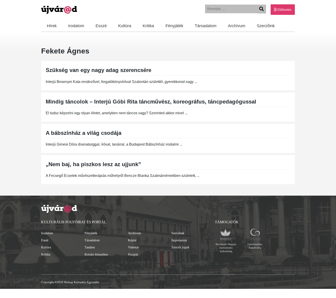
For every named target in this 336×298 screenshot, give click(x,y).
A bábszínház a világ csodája (83, 133)
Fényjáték (174, 26)
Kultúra (124, 26)
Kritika (148, 26)
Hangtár (133, 254)
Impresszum (179, 240)
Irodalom (76, 26)
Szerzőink (266, 26)
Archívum (236, 26)
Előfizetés (284, 9)
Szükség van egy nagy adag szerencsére (98, 70)
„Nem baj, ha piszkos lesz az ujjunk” (93, 164)
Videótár (133, 247)
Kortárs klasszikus (96, 254)
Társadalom (205, 26)
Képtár (132, 240)
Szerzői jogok (180, 247)
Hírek (52, 26)
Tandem (90, 247)
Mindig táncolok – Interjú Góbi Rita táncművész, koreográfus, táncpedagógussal (151, 101)
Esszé (101, 26)
